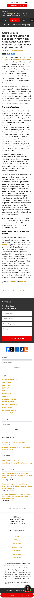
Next (22, 290)
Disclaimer (17, 543)
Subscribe (17, 368)
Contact (14, 20)
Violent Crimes (7, 407)
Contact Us (17, 554)
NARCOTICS (6, 396)
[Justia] (22, 349)
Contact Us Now (17, 339)
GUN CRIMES (6, 382)
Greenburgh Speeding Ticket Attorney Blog (17, 463)
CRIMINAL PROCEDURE (10, 380)
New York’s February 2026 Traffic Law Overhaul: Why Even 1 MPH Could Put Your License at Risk (17, 476)
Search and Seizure (8, 393)
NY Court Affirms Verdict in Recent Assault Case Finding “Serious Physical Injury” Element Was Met (17, 496)
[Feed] (26, 349)
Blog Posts (17, 558)
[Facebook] (8, 349)
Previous (6, 290)
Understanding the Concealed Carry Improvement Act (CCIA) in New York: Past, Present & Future (17, 486)
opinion (7, 59)
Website (17, 540)
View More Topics (8, 413)
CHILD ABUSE (12, 281)
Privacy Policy (17, 547)
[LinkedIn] (17, 349)
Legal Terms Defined (9, 410)
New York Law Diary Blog (11, 460)
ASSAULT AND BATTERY (10, 405)
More (25, 20)
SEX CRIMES (22, 281)
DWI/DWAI (5, 388)
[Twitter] (12, 349)
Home (5, 20)
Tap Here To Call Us (17, 6)
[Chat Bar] (17, 595)
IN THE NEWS (6, 385)
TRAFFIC (5, 391)
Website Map (17, 551)
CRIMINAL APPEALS (8, 402)
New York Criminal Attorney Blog (17, 13)
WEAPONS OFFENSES (9, 399)
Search (17, 430)
